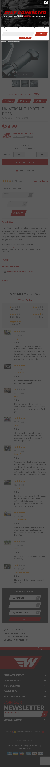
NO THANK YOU (25, 38)
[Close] (46, 2)
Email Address (7, 31)
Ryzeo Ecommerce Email (14, 41)
